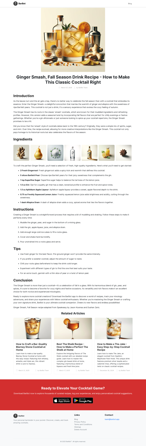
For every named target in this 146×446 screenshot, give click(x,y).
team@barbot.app (112, 419)
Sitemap (77, 427)
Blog (130, 3)
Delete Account (80, 429)
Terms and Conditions (83, 424)
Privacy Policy (80, 422)
